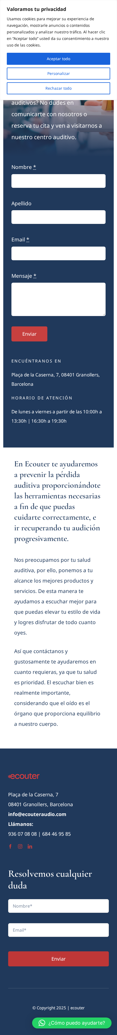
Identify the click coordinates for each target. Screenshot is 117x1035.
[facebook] (10, 846)
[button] (72, 1023)
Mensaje (23, 275)
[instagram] (20, 846)
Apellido (21, 203)
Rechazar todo (58, 88)
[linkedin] (30, 846)
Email (20, 239)
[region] (58, 50)
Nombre (23, 167)
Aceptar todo (58, 58)
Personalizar (58, 73)
